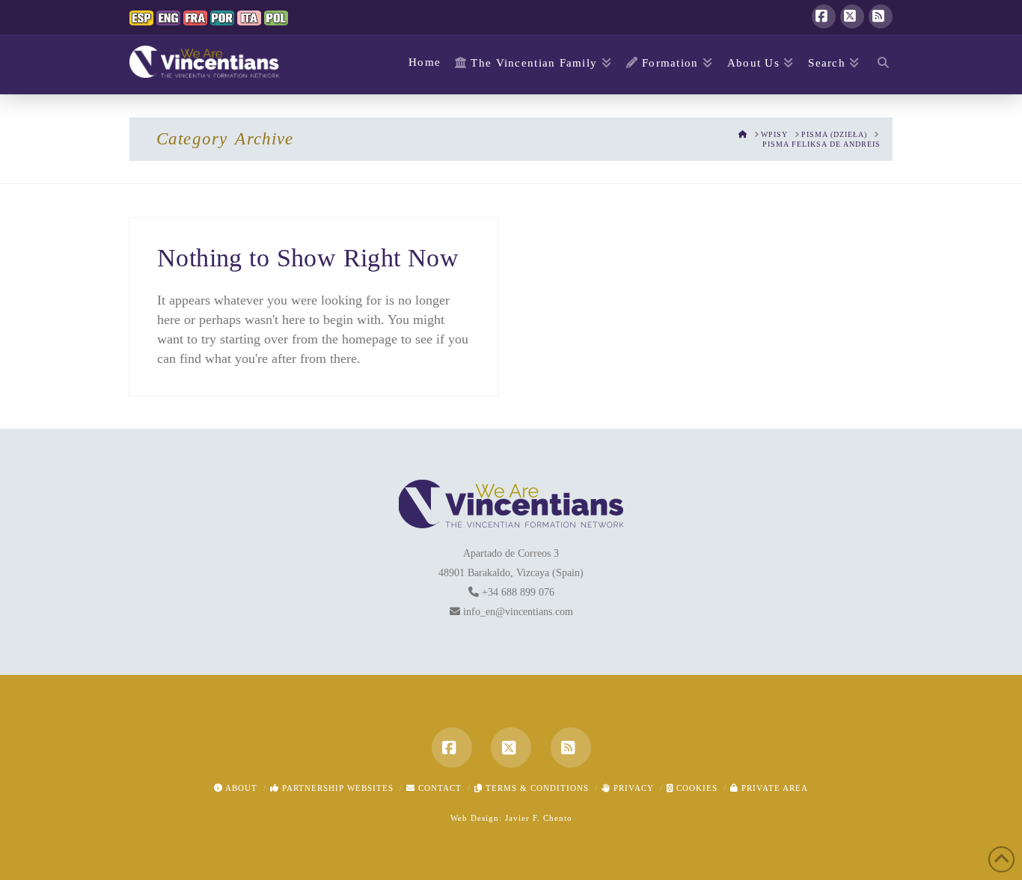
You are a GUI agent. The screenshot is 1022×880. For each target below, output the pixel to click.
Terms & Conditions (536, 787)
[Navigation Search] (879, 64)
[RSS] (881, 16)
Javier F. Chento (538, 817)
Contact (438, 787)
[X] (852, 16)
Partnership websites (336, 787)
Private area (773, 787)
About (240, 787)
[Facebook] (824, 16)
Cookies (695, 787)
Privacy (632, 787)
